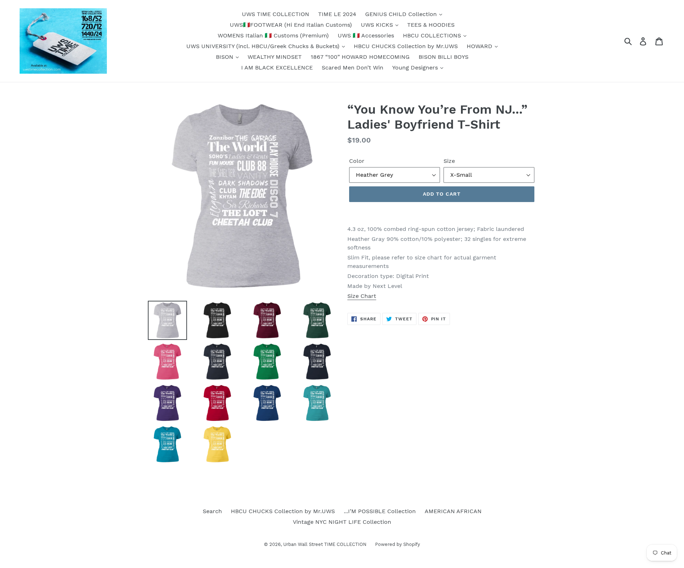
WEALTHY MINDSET (275, 56)
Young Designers (416, 67)
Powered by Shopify (397, 544)
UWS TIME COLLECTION (275, 14)
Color (356, 161)
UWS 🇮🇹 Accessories (366, 35)
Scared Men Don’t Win (352, 67)
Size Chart (361, 296)
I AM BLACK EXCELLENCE (277, 67)
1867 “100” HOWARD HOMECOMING (360, 56)
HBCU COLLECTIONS (433, 35)
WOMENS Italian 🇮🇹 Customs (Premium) (273, 35)
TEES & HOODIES (431, 24)
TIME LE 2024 (337, 14)
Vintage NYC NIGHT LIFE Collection (342, 521)
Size (449, 161)
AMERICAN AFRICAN (453, 511)
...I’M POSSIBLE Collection (380, 511)
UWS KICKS (378, 24)
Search (212, 511)
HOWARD (480, 46)
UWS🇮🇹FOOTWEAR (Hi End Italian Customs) (291, 24)
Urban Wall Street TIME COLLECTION (325, 544)
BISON (225, 56)
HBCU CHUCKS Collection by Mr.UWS (406, 46)
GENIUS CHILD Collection (402, 14)
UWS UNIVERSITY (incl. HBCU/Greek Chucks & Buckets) (263, 46)
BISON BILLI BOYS (443, 56)
